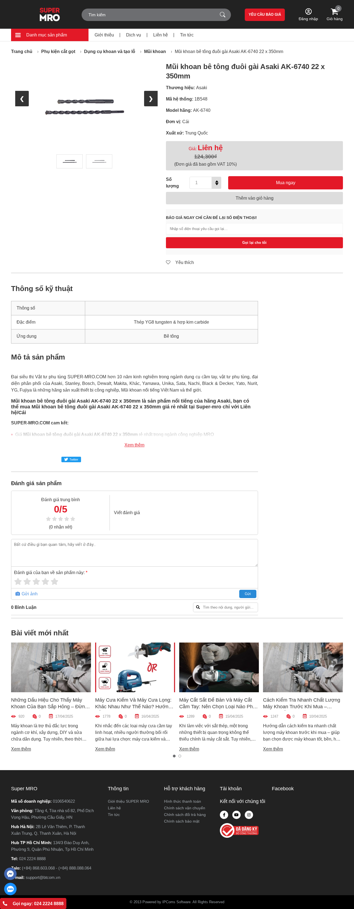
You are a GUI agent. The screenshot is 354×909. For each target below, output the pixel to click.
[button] (174, 756)
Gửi (248, 594)
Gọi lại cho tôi (254, 243)
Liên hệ (160, 35)
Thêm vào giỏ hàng (255, 198)
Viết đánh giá (127, 512)
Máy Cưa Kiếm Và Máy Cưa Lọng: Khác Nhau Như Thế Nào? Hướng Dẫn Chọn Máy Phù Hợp (133, 706)
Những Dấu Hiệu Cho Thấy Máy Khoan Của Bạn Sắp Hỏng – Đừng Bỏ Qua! (49, 706)
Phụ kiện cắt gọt (58, 51)
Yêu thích (184, 262)
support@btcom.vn (43, 877)
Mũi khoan (155, 51)
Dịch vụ (133, 35)
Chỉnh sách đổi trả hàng (185, 814)
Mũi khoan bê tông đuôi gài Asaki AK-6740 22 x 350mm (229, 51)
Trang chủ (21, 51)
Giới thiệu (104, 35)
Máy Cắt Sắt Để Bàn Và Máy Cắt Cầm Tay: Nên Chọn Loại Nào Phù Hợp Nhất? (217, 706)
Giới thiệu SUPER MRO (128, 801)
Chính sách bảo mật (181, 821)
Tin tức (187, 35)
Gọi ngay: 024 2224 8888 (38, 903)
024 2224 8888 (32, 858)
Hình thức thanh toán (182, 801)
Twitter (73, 459)
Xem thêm (134, 445)
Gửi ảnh (29, 593)
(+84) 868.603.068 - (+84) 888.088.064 (56, 868)
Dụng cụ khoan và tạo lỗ (109, 51)
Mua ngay (285, 182)
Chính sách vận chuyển (184, 808)
